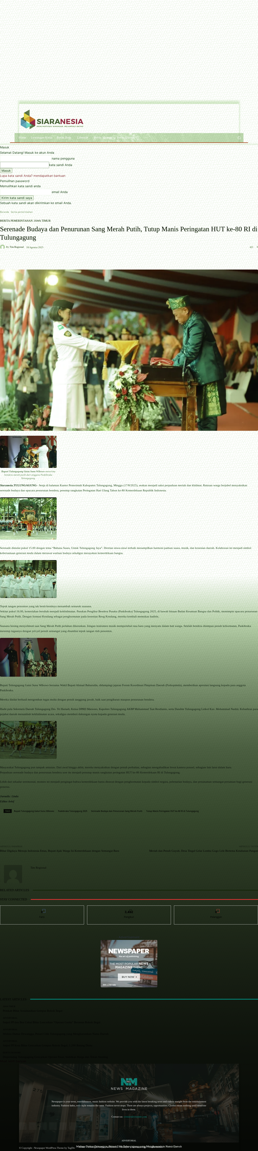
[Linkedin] (42, 1126)
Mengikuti (129, 908)
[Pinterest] (53, 1126)
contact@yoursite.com (135, 1116)
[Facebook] (22, 1126)
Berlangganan (216, 908)
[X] (73, 1126)
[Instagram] (32, 1126)
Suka (42, 908)
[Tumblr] (63, 1126)
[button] (239, 137)
